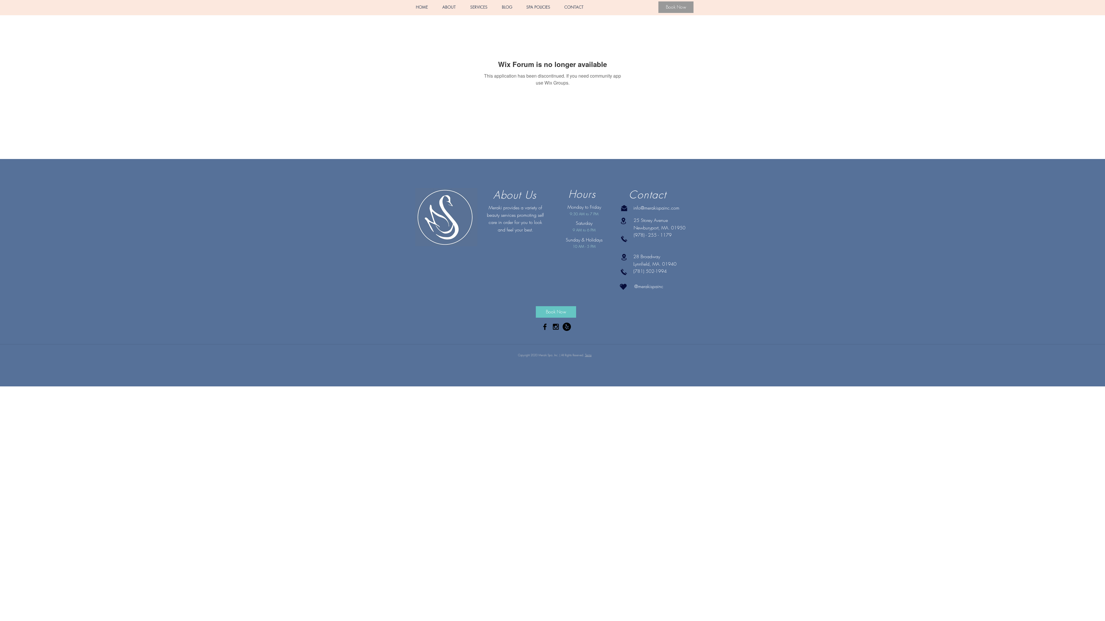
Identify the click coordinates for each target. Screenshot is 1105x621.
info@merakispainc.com (656, 208)
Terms (588, 355)
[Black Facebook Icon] (545, 327)
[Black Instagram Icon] (556, 327)
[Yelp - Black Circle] (567, 327)
